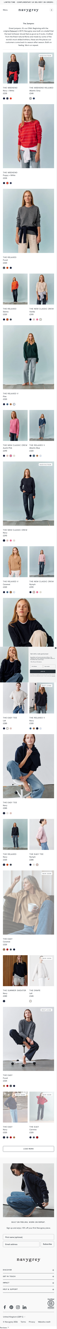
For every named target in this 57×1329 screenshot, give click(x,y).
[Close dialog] (55, 648)
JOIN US (42, 671)
